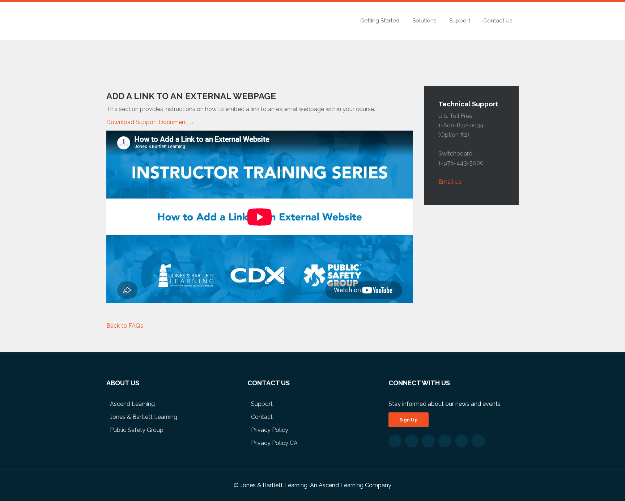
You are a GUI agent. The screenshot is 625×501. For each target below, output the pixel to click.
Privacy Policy (269, 429)
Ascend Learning (132, 403)
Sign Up (408, 420)
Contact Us (497, 20)
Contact (262, 416)
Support (459, 20)
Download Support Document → (150, 122)
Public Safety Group (136, 429)
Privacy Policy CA (274, 443)
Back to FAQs (124, 325)
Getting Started (379, 20)
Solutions (424, 20)
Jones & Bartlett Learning (143, 416)
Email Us (450, 181)
